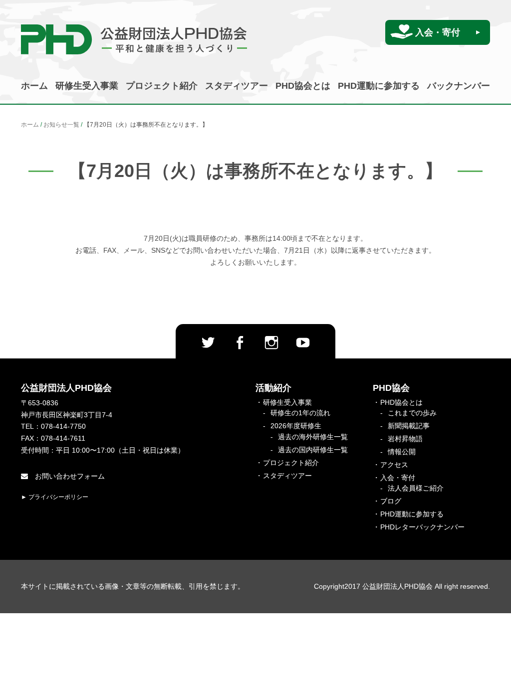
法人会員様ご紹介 (416, 488)
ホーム (34, 86)
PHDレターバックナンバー (422, 527)
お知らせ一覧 (61, 124)
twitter (208, 342)
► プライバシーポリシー (54, 497)
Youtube (302, 342)
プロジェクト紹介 (162, 86)
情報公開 (402, 452)
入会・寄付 (437, 32)
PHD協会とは (302, 86)
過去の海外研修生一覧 (313, 437)
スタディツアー (236, 86)
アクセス (394, 465)
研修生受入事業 (86, 86)
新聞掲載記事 (409, 426)
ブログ (390, 501)
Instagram (271, 342)
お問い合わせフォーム (69, 476)
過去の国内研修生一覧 (313, 450)
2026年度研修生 (295, 426)
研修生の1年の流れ (300, 413)
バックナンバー (458, 86)
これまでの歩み (412, 413)
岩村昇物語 (405, 439)
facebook (239, 342)
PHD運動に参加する (379, 86)
